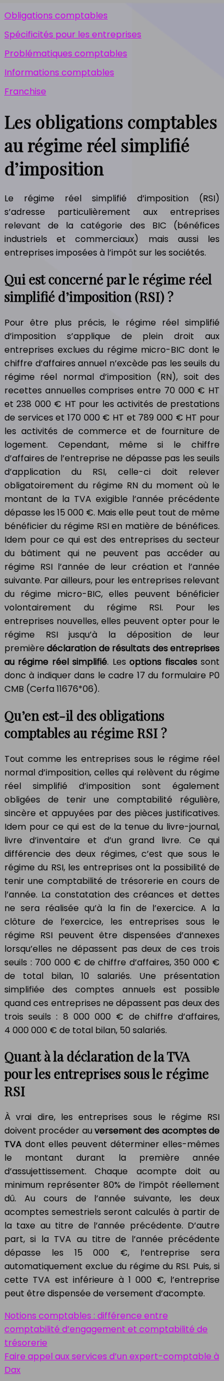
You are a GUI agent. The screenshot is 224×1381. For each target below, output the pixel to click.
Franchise (25, 91)
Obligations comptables (56, 15)
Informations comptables (59, 72)
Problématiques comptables (65, 53)
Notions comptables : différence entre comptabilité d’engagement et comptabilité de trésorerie (106, 1329)
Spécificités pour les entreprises (72, 34)
